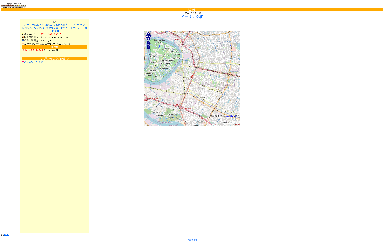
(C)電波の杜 (192, 240)
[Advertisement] (192, 25)
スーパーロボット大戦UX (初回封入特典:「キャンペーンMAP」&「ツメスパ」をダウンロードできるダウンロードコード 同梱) (54, 27)
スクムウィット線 (33, 61)
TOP (6, 234)
